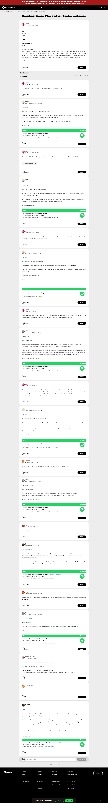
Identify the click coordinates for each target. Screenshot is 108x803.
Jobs (23, 778)
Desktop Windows (21, 11)
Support (54, 774)
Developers (40, 778)
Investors (39, 785)
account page (81, 554)
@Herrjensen (30, 618)
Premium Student (71, 785)
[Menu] (104, 7)
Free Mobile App (56, 781)
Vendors (39, 788)
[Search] (95, 7)
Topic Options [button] (23, 73)
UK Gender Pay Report (78, 800)
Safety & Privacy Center (13, 800)
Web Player (55, 778)
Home (10, 11)
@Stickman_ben (27, 710)
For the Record (26, 781)
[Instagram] (93, 773)
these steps (63, 3)
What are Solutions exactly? (55, 574)
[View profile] (23, 24)
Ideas (64, 7)
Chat (54, 7)
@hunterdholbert (27, 549)
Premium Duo (70, 778)
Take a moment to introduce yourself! (48, 138)
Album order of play (31, 61)
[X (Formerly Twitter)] (98, 773)
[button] (86, 24)
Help (43, 7)
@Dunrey (25, 107)
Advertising (40, 781)
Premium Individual (72, 774)
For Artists (40, 774)
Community (10, 7)
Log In (100, 7)
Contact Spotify (56, 785)
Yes (68, 800)
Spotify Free (70, 788)
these (35, 431)
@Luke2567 (30, 485)
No (60, 800)
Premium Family (71, 781)
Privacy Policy (24, 800)
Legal (5, 800)
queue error (39, 61)
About (23, 774)
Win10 (44, 61)
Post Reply (82, 759)
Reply (82, 67)
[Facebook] (102, 773)
